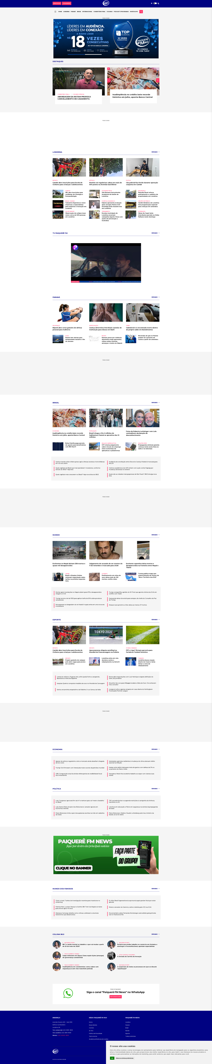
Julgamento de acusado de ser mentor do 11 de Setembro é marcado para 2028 (105, 564)
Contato (91, 1028)
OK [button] (112, 1058)
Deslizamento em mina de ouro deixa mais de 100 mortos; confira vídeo (111, 577)
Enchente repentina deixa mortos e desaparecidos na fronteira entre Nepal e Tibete (142, 565)
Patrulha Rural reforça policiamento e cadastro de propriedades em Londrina (148, 194)
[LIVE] (106, 263)
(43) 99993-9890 (63, 1035)
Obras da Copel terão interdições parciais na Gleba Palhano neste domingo (148, 215)
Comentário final (99, 11)
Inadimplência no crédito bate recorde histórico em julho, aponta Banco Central (69, 434)
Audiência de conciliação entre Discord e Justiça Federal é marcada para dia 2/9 (133, 462)
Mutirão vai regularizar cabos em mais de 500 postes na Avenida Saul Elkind (105, 184)
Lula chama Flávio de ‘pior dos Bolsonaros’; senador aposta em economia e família (77, 807)
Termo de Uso (93, 1036)
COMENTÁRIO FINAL (63, 94)
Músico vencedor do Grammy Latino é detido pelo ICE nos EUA (130, 907)
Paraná (73, 11)
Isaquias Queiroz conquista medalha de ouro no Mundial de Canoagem (81, 683)
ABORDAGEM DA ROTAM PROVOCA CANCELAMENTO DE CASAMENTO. (74, 98)
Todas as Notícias (130, 1036)
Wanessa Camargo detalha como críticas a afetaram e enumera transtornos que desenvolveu (77, 913)
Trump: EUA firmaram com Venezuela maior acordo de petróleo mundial (80, 768)
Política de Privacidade (95, 1033)
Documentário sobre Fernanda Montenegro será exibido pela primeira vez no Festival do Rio (132, 913)
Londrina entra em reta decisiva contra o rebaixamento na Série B (110, 660)
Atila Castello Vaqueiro (127, 955)
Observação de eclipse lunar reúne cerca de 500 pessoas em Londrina (75, 215)
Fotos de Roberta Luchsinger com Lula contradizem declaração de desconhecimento (141, 433)
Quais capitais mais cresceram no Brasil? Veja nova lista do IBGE (77, 474)
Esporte (127, 1033)
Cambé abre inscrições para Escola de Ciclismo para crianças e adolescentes (68, 184)
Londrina (66, 11)
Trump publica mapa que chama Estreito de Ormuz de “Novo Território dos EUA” (148, 575)
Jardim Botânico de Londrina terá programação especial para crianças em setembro (148, 204)
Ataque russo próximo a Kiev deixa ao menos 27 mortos (128, 605)
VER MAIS (154, 152)
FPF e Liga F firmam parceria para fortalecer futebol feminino (139, 651)
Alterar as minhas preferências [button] (124, 1058)
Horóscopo (134, 11)
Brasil (79, 11)
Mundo (127, 1030)
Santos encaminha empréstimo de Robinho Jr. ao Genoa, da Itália (79, 689)
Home (60, 11)
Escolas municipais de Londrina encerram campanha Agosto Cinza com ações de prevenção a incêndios (112, 216)
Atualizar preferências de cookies (98, 1039)
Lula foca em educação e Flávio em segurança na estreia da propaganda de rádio (133, 807)
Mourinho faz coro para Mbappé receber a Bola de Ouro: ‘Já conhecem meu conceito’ (132, 683)
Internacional (87, 11)
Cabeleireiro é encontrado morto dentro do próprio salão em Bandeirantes (142, 329)
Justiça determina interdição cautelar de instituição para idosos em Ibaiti (105, 329)
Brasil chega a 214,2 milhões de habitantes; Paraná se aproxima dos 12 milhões (104, 435)
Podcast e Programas (121, 11)
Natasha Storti (70, 942)
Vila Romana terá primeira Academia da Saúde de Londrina (111, 194)
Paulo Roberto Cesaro (72, 954)
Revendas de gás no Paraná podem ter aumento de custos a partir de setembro (148, 337)
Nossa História (93, 1025)
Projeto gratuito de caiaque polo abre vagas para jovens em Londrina (75, 662)
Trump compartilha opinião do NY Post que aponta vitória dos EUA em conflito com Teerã (133, 593)
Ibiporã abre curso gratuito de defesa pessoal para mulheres (67, 329)
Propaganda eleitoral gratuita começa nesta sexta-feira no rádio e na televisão (148, 447)
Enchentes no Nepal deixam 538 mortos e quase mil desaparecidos (69, 564)
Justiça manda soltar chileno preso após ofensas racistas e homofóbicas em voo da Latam (80, 462)
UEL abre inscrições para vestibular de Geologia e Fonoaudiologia (74, 194)
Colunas (109, 11)
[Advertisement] (106, 132)
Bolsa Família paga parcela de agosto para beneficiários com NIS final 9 (75, 445)
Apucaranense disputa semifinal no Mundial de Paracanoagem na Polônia (104, 651)
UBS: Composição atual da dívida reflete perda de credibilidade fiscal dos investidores (79, 774)
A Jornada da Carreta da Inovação (129, 956)
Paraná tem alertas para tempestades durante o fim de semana (75, 339)
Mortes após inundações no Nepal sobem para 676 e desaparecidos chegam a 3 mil (79, 593)
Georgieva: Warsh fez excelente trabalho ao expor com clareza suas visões (131, 774)
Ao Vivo (91, 1030)
